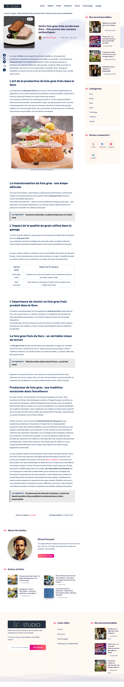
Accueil (6, 13)
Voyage (98, 6)
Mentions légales (62, 639)
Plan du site (61, 634)
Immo (42, 6)
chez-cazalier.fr (52, 460)
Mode (58, 6)
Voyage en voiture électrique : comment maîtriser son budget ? (27, 591)
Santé (77, 6)
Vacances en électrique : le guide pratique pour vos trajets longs (29, 578)
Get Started (38, 647)
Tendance (68, 6)
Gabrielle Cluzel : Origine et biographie (108, 69)
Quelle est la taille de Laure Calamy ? (109, 25)
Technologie (88, 6)
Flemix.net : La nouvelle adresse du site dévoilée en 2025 (113, 648)
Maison (50, 6)
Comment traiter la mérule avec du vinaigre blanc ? (109, 54)
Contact (60, 629)
